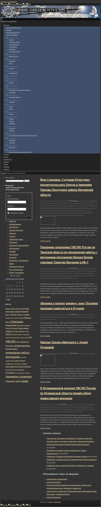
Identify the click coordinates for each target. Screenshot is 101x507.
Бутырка (94, 268)
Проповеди (20, 325)
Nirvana (51, 502)
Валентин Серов (67, 203)
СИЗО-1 (27, 331)
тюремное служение (65, 411)
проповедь (24, 364)
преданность (44, 210)
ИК (67, 407)
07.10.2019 (65, 268)
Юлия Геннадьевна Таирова (64, 215)
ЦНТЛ (76, 278)
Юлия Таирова (79, 215)
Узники (93, 404)
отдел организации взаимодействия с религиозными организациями (71, 273)
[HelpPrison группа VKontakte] (24, 4)
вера (82, 203)
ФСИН (71, 278)
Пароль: (10, 206)
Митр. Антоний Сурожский (17, 318)
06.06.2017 (65, 353)
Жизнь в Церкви (23, 315)
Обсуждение (14, 249)
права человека (19, 360)
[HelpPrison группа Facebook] (12, 4)
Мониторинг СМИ (46, 404)
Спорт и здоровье (16, 273)
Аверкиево (93, 201)
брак (41, 407)
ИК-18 (71, 407)
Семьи (85, 268)
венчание (77, 203)
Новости (79, 201)
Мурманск (70, 404)
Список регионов (54, 497)
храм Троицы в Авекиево (70, 212)
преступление (17, 363)
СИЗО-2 (91, 275)
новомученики (11, 349)
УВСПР (60, 278)
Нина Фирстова (45, 208)
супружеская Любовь (61, 210)
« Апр (8, 299)
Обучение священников (19, 245)
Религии (82, 404)
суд (16, 373)
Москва (80, 271)
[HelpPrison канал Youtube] (4, 4)
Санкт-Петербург (17, 334)
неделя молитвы (22, 345)
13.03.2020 (65, 201)
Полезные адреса (16, 267)
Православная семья (89, 208)
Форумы (12, 252)
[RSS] (28, 4)
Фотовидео (13, 255)
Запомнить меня (16, 213)
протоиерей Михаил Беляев (79, 275)
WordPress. (58, 502)
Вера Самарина (53, 205)
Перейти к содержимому (9, 2)
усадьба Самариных (55, 212)
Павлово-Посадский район (59, 208)
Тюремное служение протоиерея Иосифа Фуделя (67, 457)
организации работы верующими (51, 409)
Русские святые (18, 331)
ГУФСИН (13, 315)
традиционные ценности (76, 210)
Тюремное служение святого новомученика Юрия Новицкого (72, 460)
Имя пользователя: (13, 197)
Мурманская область (86, 407)
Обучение (13, 242)
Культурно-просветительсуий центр (85, 205)
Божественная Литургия (14, 309)
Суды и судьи (24, 337)
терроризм (27, 373)
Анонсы (12, 236)
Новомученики (15, 224)
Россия (8, 328)
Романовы (27, 325)
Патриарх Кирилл (58, 317)
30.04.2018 (65, 314)
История (8, 318)
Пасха (8, 322)
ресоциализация (19, 370)
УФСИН (65, 278)
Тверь (89, 268)
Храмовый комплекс (85, 212)
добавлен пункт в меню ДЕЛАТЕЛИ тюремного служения (70, 466)
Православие (11, 325)
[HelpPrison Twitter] (19, 4)
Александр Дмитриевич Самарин (51, 203)
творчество (21, 373)
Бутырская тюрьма (46, 271)
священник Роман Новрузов (79, 409)
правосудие (9, 364)
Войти (28, 217)
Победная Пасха (16, 239)
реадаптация (9, 370)
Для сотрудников (16, 270)
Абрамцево (86, 201)
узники (75, 411)
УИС (30, 337)
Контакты (13, 258)
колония (76, 407)
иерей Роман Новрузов (58, 407)
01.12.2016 (55, 404)
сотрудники (10, 373)
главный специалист (66, 271)
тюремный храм (13, 381)
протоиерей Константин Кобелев (51, 201)
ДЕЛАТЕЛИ (13, 227)
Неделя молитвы (54, 482)
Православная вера (75, 208)
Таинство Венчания (46, 278)
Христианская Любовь (47, 215)
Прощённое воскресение (57, 479)
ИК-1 (75, 271)
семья (51, 210)
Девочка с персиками (66, 205)
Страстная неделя (14, 337)
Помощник (43, 275)
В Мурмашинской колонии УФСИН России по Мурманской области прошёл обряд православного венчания (68, 393)
